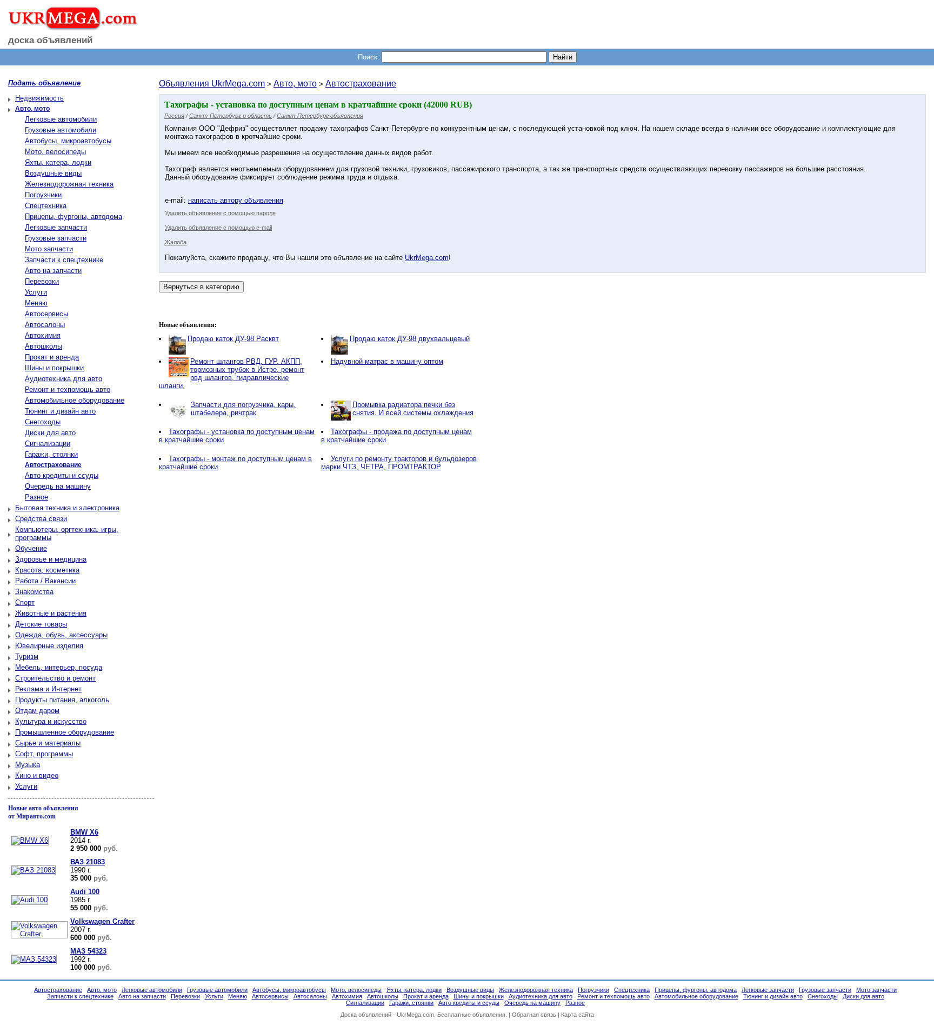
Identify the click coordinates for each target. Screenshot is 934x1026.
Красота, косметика (47, 570)
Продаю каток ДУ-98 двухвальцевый (410, 339)
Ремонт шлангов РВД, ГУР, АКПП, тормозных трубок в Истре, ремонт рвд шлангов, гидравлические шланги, (231, 373)
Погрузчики (43, 195)
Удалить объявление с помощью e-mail (218, 227)
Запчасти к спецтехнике (64, 260)
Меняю (36, 303)
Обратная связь (534, 1014)
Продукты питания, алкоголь (62, 700)
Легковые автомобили (61, 119)
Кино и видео (36, 775)
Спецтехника (45, 206)
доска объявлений (50, 40)
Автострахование (360, 83)
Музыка (27, 765)
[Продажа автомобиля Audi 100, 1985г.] (28, 900)
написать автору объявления (235, 200)
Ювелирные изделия (49, 646)
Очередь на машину (58, 486)
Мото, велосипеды (55, 152)
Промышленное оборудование (64, 732)
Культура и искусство (50, 721)
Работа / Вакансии (45, 581)
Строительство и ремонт (55, 678)
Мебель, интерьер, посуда (58, 667)
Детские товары (41, 624)
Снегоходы (43, 422)
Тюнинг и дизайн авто (60, 411)
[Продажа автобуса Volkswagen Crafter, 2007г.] (38, 934)
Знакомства (34, 592)
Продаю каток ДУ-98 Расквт (233, 339)
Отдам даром (37, 711)
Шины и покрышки (54, 368)
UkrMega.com (427, 258)
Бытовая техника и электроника (67, 508)
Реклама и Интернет (48, 689)
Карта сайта (577, 1014)
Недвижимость (39, 98)
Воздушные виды (53, 173)
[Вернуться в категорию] (201, 287)
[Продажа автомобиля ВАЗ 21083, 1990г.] (32, 870)
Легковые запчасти (56, 227)
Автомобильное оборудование (74, 400)
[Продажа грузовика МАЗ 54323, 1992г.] (32, 959)
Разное (36, 497)
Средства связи (41, 519)
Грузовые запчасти (55, 238)
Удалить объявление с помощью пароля (220, 213)
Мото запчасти (49, 249)
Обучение (31, 548)
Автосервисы (46, 314)
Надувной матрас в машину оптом (387, 361)
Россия (174, 115)
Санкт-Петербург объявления (320, 115)
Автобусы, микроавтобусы (68, 141)
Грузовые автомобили (60, 130)
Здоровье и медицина (50, 559)
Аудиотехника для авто (63, 379)
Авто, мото (295, 83)
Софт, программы (44, 754)
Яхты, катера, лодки (58, 162)
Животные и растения (50, 613)
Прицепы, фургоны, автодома (73, 216)
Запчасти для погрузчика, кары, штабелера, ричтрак (243, 409)
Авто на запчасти (53, 271)
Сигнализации (47, 443)
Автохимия (43, 335)
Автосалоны (45, 325)
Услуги (36, 292)
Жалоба (175, 242)
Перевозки (42, 281)
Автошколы (43, 346)
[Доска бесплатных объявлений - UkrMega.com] (69, 26)
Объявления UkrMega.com (212, 83)
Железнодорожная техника (69, 184)
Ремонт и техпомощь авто (67, 389)
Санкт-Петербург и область (230, 115)
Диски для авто (50, 433)
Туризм (26, 656)
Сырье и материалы (48, 743)
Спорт (25, 602)
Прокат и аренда (52, 357)
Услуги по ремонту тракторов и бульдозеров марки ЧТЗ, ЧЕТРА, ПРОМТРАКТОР (399, 463)
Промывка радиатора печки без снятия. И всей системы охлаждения (412, 409)
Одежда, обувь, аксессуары (61, 635)
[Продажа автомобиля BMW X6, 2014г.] (28, 840)
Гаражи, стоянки (51, 454)
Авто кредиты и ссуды (61, 475)
